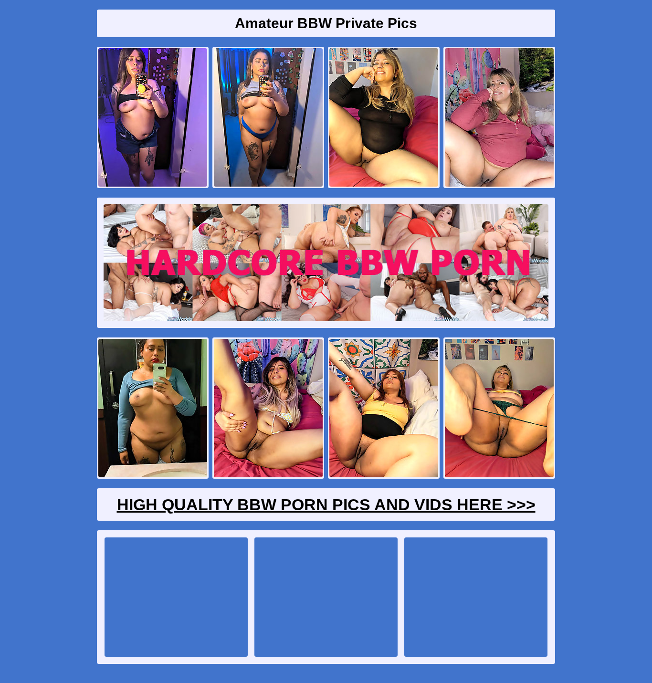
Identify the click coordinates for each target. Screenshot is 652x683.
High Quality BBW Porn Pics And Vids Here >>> (326, 504)
